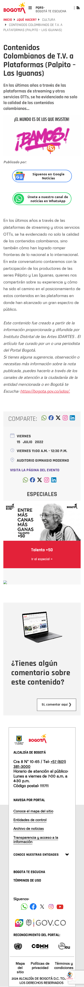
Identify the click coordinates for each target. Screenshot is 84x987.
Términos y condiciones (63, 965)
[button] (44, 419)
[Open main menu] (30, 7)
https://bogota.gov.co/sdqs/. (45, 391)
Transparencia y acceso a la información (35, 839)
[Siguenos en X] (42, 906)
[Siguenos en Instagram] (51, 906)
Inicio (7, 19)
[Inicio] (14, 7)
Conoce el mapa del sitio (33, 811)
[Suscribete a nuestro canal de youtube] (60, 906)
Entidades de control (30, 819)
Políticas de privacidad (40, 965)
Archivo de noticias (28, 828)
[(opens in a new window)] (65, 419)
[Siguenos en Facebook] (24, 906)
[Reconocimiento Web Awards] (64, 946)
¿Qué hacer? (27, 19)
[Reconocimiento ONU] (17, 946)
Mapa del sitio (20, 967)
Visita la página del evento (34, 470)
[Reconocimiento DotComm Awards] (40, 946)
